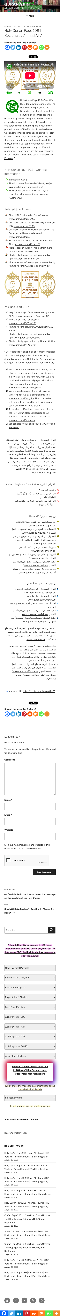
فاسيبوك (27, 675)
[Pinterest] (24, 47)
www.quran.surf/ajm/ (19, 237)
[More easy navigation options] (29, 92)
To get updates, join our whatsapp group (30, 1106)
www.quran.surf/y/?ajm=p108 (32, 316)
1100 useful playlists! (36, 948)
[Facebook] (7, 47)
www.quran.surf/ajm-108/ (22, 219)
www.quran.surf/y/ (44, 362)
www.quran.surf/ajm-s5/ (27, 244)
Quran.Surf (17, 4)
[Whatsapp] (41, 47)
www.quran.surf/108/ (24, 226)
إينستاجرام (51, 678)
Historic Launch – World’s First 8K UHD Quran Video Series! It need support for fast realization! (30, 1070)
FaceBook (37, 424)
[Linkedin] (18, 47)
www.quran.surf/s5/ (28, 251)
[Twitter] (12, 47)
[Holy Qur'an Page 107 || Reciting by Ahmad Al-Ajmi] (50, 92)
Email (8, 815)
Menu (31, 16)
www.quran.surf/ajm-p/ (37, 266)
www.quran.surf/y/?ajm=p (22, 345)
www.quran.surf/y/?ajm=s (27, 337)
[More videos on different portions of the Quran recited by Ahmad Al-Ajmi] (39, 93)
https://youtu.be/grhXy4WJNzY (39, 691)
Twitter (47, 424)
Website (8, 830)
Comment (10, 759)
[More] (47, 47)
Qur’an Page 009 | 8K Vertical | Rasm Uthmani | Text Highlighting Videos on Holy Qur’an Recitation (28, 1248)
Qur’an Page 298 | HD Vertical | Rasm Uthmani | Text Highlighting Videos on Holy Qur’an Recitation (28, 1219)
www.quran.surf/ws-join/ (21, 398)
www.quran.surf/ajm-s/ (26, 258)
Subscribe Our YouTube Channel (21, 1119)
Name (8, 800)
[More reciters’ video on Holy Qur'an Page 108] (19, 93)
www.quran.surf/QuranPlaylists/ (25, 387)
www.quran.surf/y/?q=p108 (22, 323)
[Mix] (35, 47)
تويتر (19, 675)
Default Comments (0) (14, 742)
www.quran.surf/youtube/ (22, 420)
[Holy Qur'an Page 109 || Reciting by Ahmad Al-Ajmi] (9, 92)
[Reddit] (29, 47)
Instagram (14, 427)
